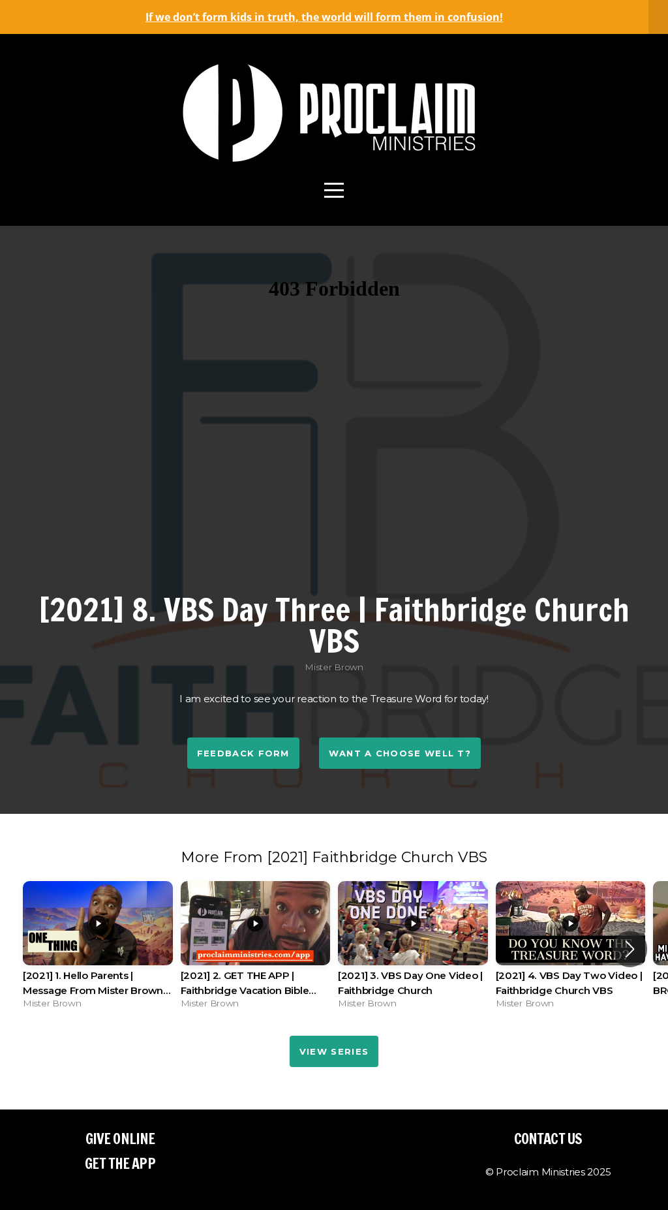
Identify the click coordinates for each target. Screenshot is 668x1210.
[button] (630, 949)
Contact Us (548, 1138)
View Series (334, 1051)
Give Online (120, 1138)
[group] (98, 948)
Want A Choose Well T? (400, 753)
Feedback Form (243, 753)
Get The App (120, 1163)
